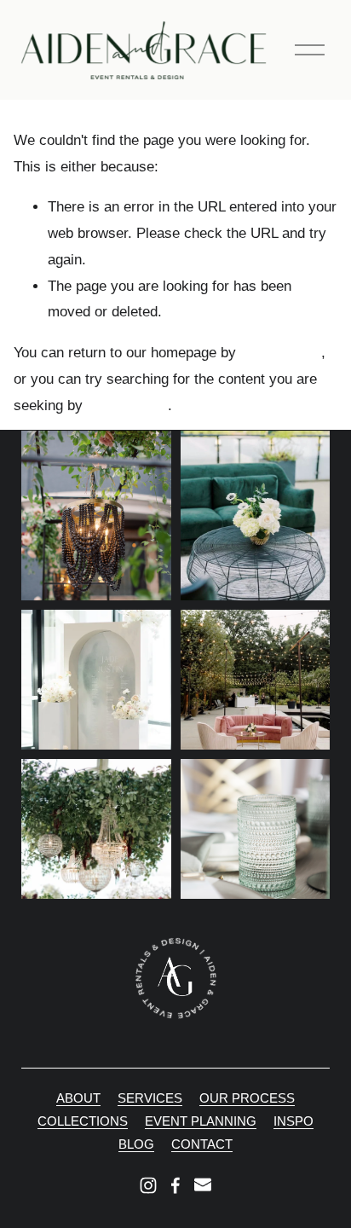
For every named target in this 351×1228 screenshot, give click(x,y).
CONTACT (202, 1144)
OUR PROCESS (247, 1098)
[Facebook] (175, 1185)
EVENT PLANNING (200, 1121)
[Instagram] (148, 1185)
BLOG (136, 1144)
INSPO (293, 1121)
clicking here (280, 353)
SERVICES (150, 1098)
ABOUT (78, 1098)
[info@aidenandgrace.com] (202, 1185)
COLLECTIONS (82, 1121)
